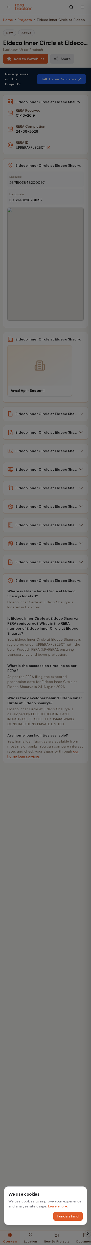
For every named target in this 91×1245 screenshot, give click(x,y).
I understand (68, 1216)
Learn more (57, 1206)
